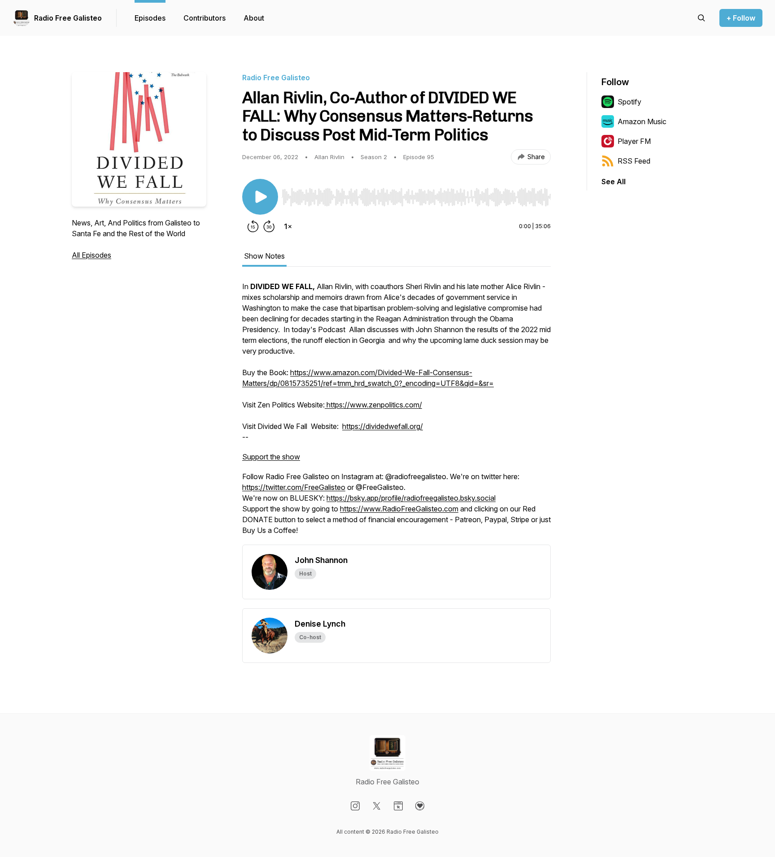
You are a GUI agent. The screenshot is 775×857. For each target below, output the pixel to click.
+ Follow (741, 17)
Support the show (271, 456)
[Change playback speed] (288, 226)
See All (613, 181)
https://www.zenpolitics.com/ (373, 404)
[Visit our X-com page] (376, 805)
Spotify (629, 101)
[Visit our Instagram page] (355, 805)
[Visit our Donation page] (419, 805)
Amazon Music (642, 121)
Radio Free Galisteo (68, 17)
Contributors (204, 17)
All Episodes (91, 255)
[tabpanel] (396, 413)
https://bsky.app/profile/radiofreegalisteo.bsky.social (411, 497)
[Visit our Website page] (398, 805)
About (254, 17)
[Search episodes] (701, 18)
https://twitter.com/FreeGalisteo (293, 487)
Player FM (634, 141)
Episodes (150, 17)
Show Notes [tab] (264, 255)
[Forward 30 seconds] (269, 226)
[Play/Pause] (260, 197)
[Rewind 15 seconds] (253, 226)
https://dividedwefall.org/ (382, 426)
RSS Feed (634, 160)
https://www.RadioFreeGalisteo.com (399, 508)
